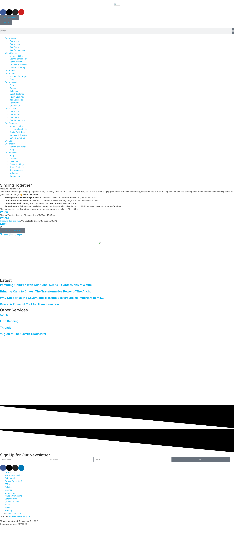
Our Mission (10, 38)
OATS (4, 314)
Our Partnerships (17, 50)
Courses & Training (18, 64)
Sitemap (8, 490)
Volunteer (14, 102)
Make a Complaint (13, 475)
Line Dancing (9, 321)
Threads (5, 327)
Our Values (15, 44)
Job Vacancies (16, 100)
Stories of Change (18, 76)
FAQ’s (7, 484)
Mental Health (16, 56)
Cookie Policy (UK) (13, 481)
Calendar (14, 91)
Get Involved (11, 82)
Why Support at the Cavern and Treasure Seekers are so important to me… (52, 297)
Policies (8, 487)
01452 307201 (14, 513)
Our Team (14, 47)
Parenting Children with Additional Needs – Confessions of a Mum (46, 285)
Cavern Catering (17, 67)
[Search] (233, 31)
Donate (13, 88)
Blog (12, 79)
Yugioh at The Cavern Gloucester (23, 334)
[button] (0, 237)
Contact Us (15, 105)
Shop (12, 85)
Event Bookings (17, 94)
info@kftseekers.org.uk (19, 516)
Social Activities (17, 61)
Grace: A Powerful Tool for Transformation (29, 304)
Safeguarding (11, 478)
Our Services (11, 53)
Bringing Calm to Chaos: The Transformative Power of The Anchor (46, 291)
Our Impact (10, 73)
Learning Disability (18, 59)
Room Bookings (17, 97)
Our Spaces (10, 70)
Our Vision (14, 41)
